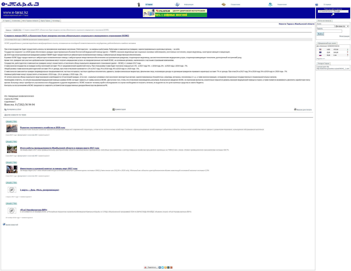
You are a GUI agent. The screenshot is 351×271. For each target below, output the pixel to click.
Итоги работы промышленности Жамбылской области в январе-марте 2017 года (59, 148)
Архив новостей (11, 225)
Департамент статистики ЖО (27, 135)
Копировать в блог (14, 109)
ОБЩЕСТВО (17, 30)
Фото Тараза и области (30, 21)
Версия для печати (304, 110)
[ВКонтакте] (159, 267)
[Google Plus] (171, 267)
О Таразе (6, 21)
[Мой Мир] (168, 267)
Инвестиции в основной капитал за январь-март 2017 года (48, 168)
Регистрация (344, 36)
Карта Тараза (45, 21)
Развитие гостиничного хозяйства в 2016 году (42, 127)
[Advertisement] (158, 246)
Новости (8, 30)
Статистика (16, 21)
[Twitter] (162, 267)
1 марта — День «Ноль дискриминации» (39, 190)
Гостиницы (56, 21)
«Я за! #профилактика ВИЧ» (33, 210)
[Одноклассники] (165, 267)
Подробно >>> (321, 58)
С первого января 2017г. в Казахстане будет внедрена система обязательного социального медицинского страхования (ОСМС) (66, 36)
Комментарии (120, 109)
